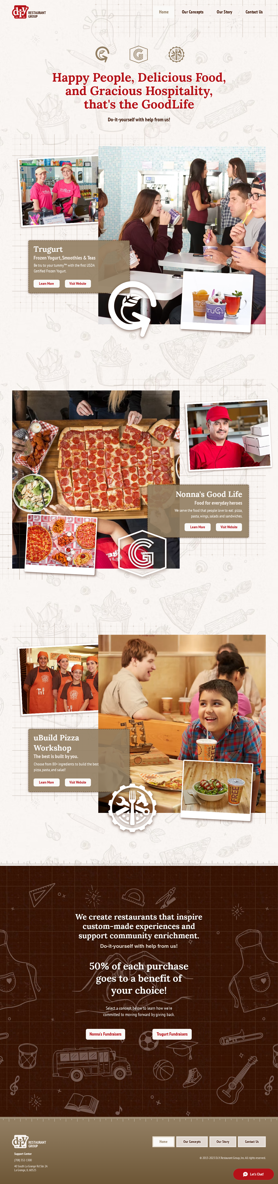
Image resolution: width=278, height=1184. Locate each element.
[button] (192, 12)
